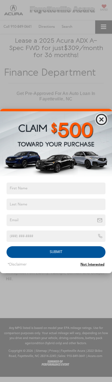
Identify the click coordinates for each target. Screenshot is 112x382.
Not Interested (92, 264)
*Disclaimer (17, 264)
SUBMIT (56, 252)
